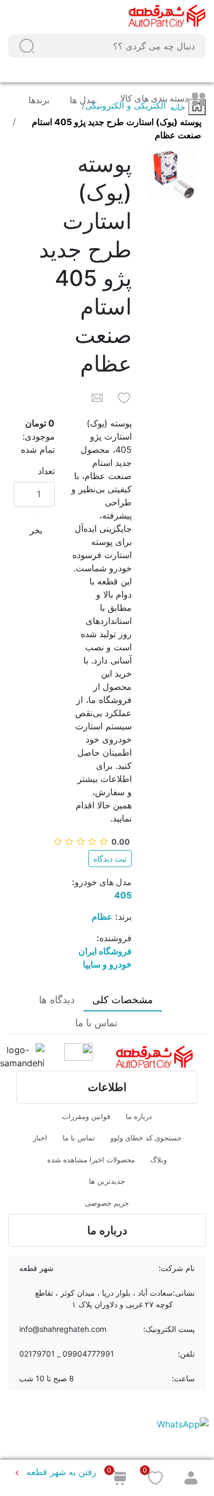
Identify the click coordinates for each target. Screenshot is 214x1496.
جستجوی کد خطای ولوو (146, 1137)
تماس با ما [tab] (96, 1022)
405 (123, 895)
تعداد (46, 470)
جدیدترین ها (107, 1181)
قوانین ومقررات (86, 1116)
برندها (39, 99)
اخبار (40, 1137)
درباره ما (139, 1116)
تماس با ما (79, 1137)
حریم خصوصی (107, 1203)
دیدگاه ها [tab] (57, 999)
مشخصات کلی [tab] (122, 999)
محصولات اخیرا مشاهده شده (91, 1159)
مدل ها (81, 99)
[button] (27, 46)
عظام (102, 916)
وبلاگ (158, 1159)
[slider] (92, 841)
